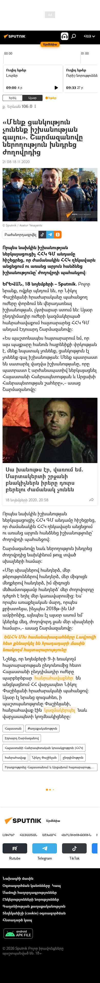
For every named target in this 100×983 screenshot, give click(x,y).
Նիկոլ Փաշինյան (44, 757)
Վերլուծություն (76, 835)
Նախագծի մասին (18, 878)
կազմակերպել (59, 710)
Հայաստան (13, 728)
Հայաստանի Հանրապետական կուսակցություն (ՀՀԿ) (44, 748)
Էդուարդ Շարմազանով (22, 738)
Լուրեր (12, 75)
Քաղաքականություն (42, 728)
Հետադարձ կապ (17, 919)
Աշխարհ (49, 835)
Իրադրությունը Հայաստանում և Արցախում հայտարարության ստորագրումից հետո (51, 767)
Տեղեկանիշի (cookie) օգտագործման (34, 913)
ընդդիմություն (73, 757)
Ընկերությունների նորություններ (31, 899)
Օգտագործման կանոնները (26, 885)
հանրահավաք (15, 757)
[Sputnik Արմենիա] (15, 38)
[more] (91, 499)
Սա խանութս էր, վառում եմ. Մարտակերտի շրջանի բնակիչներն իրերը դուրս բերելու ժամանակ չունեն (44, 479)
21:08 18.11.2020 (16, 161)
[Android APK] (18, 934)
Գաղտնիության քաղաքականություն (34, 906)
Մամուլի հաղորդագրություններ (30, 892)
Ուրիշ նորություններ (83, 75)
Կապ (56, 885)
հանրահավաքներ (54, 678)
